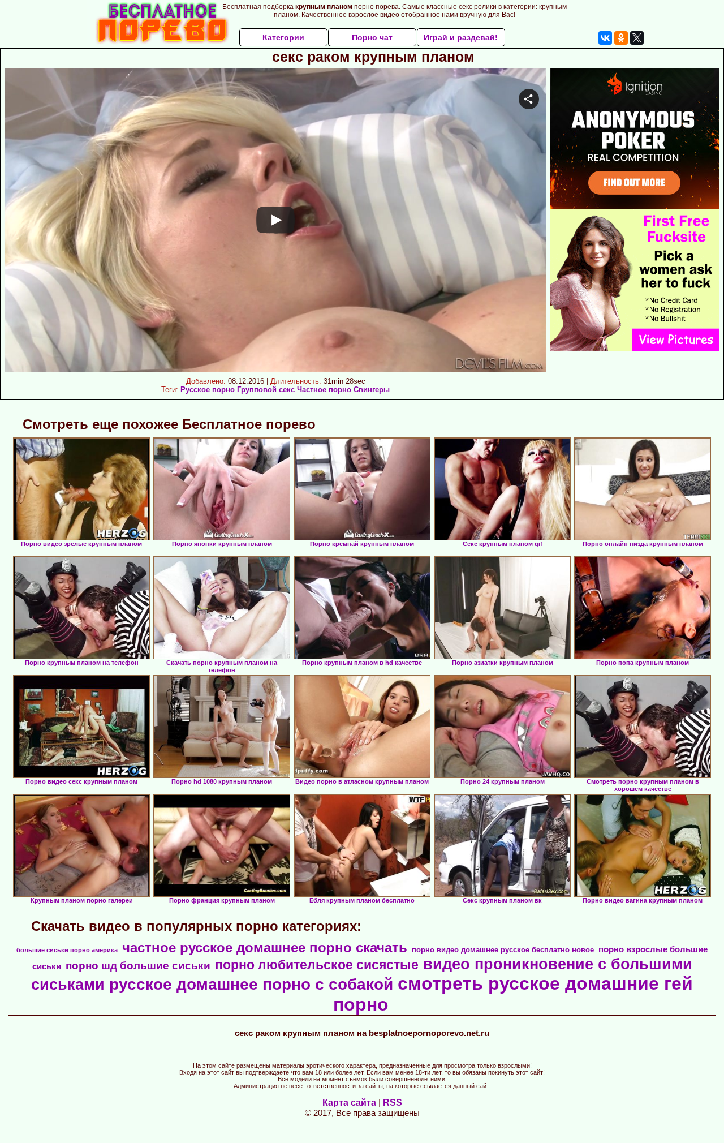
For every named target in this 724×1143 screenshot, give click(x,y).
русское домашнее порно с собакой (251, 984)
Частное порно (324, 389)
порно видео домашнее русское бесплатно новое (503, 950)
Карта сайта (349, 1102)
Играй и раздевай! (461, 37)
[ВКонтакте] (605, 38)
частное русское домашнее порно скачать (264, 947)
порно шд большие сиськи (138, 966)
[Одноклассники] (621, 38)
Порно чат (372, 37)
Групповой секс (266, 389)
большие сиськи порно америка (67, 950)
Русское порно (207, 389)
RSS (392, 1102)
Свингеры (372, 389)
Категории (283, 37)
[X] (637, 38)
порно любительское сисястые (317, 964)
